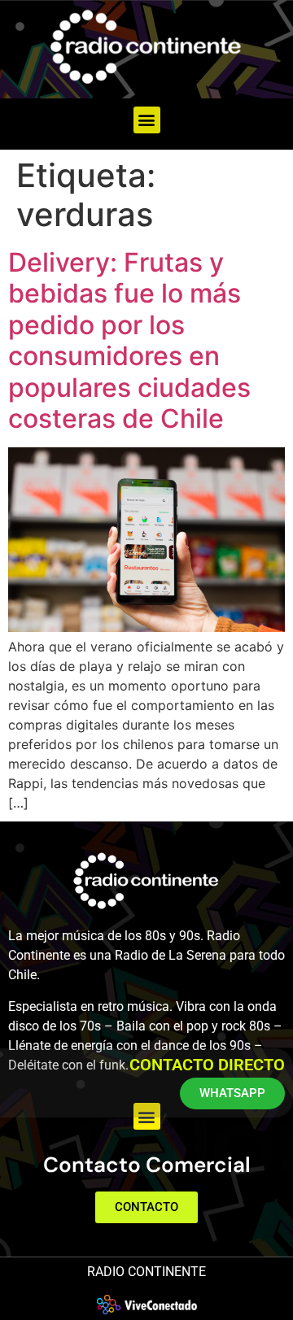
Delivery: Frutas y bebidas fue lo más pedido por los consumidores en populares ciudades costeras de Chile (129, 340)
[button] (146, 120)
